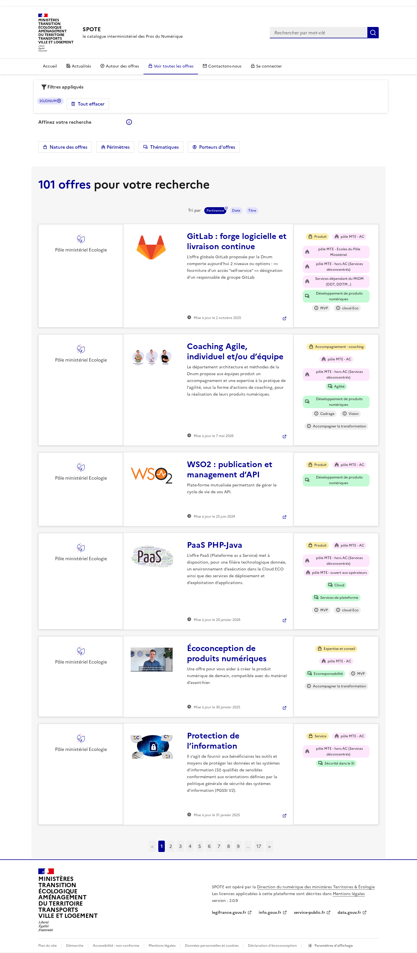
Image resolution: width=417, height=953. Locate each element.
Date (236, 210)
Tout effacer (91, 103)
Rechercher (373, 32)
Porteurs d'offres (216, 147)
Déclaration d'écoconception (272, 945)
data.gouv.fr (349, 913)
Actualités (81, 66)
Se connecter (269, 66)
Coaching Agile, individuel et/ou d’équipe (235, 351)
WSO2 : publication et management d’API (229, 469)
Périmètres (118, 147)
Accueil (50, 66)
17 (258, 846)
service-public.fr (309, 913)
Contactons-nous (224, 66)
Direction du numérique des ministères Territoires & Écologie (316, 887)
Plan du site (47, 945)
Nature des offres (67, 147)
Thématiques (163, 147)
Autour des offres (122, 66)
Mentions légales (349, 894)
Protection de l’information (213, 741)
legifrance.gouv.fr (229, 913)
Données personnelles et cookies (212, 945)
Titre (252, 210)
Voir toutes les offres (173, 66)
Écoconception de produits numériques (227, 653)
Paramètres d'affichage (334, 945)
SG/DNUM (48, 101)
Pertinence (215, 210)
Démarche (74, 945)
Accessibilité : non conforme (116, 945)
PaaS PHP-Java (214, 545)
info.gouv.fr (270, 913)
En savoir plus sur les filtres (129, 122)
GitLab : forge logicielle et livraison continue (237, 241)
